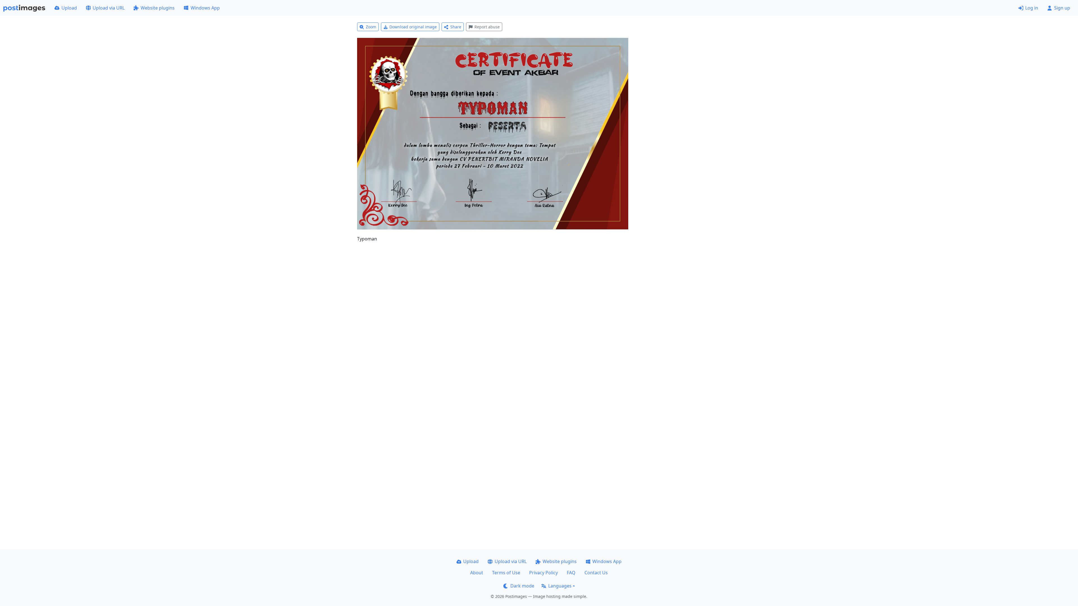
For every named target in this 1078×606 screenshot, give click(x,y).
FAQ (571, 573)
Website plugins (158, 8)
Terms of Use (506, 573)
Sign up (1062, 8)
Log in (1031, 8)
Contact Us (596, 573)
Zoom (371, 26)
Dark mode (522, 586)
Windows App (205, 8)
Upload (69, 8)
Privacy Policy (543, 573)
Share (455, 26)
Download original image (413, 26)
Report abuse (487, 26)
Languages (560, 586)
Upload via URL (109, 8)
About (476, 573)
